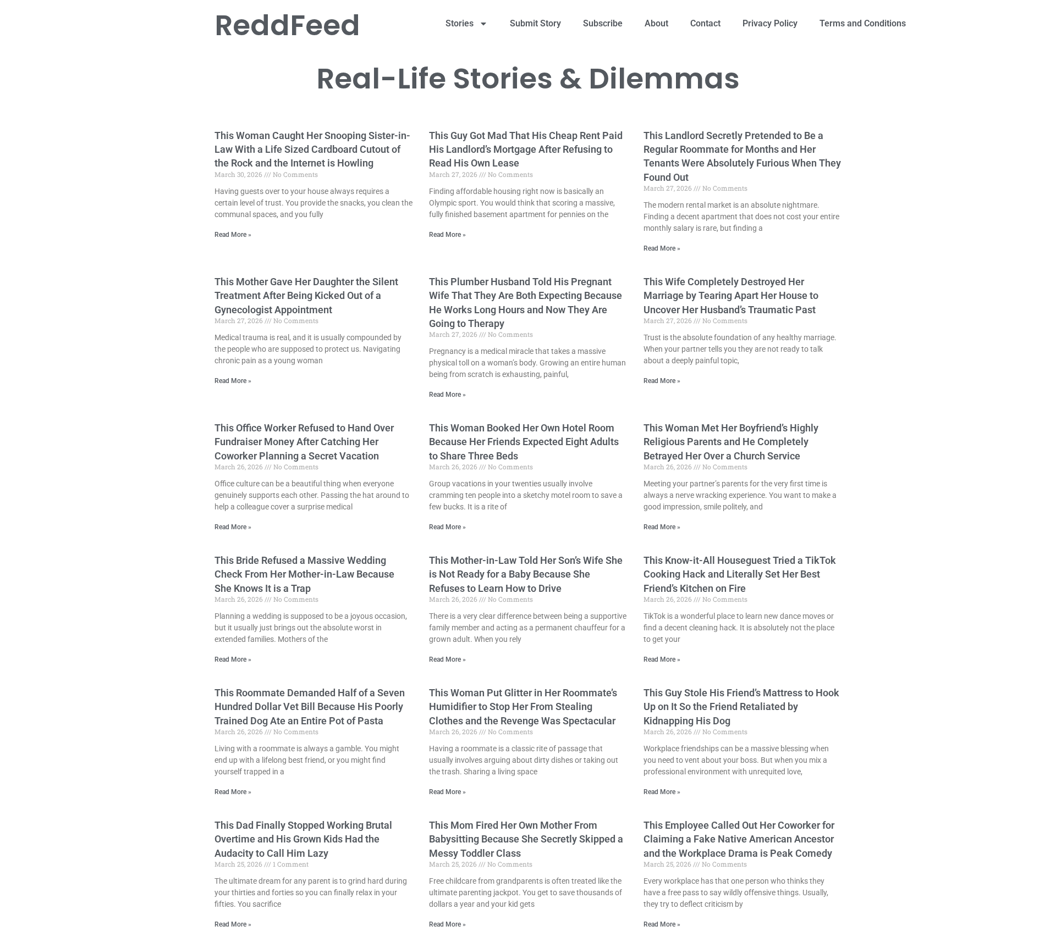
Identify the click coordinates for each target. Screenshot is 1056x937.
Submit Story (535, 23)
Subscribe (603, 23)
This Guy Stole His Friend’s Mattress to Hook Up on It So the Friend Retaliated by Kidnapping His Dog (741, 706)
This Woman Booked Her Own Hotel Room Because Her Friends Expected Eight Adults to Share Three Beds (524, 441)
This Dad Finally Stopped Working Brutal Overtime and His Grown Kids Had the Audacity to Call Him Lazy (303, 838)
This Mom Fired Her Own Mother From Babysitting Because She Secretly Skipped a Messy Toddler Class (526, 838)
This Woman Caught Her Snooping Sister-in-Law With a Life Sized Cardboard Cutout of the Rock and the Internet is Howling (312, 149)
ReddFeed (287, 25)
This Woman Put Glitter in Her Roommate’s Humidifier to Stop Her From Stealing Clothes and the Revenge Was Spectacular (523, 706)
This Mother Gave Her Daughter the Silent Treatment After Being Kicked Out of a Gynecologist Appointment (306, 295)
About (656, 23)
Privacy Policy (770, 23)
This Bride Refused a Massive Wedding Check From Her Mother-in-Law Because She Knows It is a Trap (304, 574)
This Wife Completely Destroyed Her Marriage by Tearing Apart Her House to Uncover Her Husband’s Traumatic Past (731, 295)
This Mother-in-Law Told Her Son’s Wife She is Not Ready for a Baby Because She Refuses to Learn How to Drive (526, 574)
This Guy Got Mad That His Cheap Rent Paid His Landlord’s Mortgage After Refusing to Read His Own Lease (526, 149)
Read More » (233, 235)
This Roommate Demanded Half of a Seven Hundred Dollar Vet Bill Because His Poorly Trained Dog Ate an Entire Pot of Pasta (310, 706)
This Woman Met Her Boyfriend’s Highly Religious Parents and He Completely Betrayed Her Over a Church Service (731, 441)
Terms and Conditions (863, 23)
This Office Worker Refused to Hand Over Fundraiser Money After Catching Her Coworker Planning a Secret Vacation (304, 441)
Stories (460, 23)
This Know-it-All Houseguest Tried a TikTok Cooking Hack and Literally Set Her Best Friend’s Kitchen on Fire (740, 574)
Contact (705, 23)
